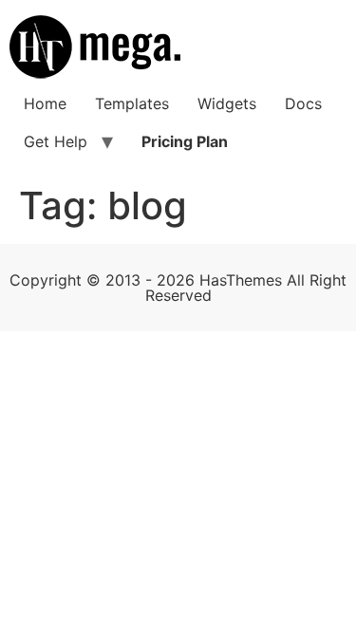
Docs (303, 103)
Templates (132, 103)
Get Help (55, 141)
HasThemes (240, 279)
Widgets (226, 103)
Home (45, 103)
